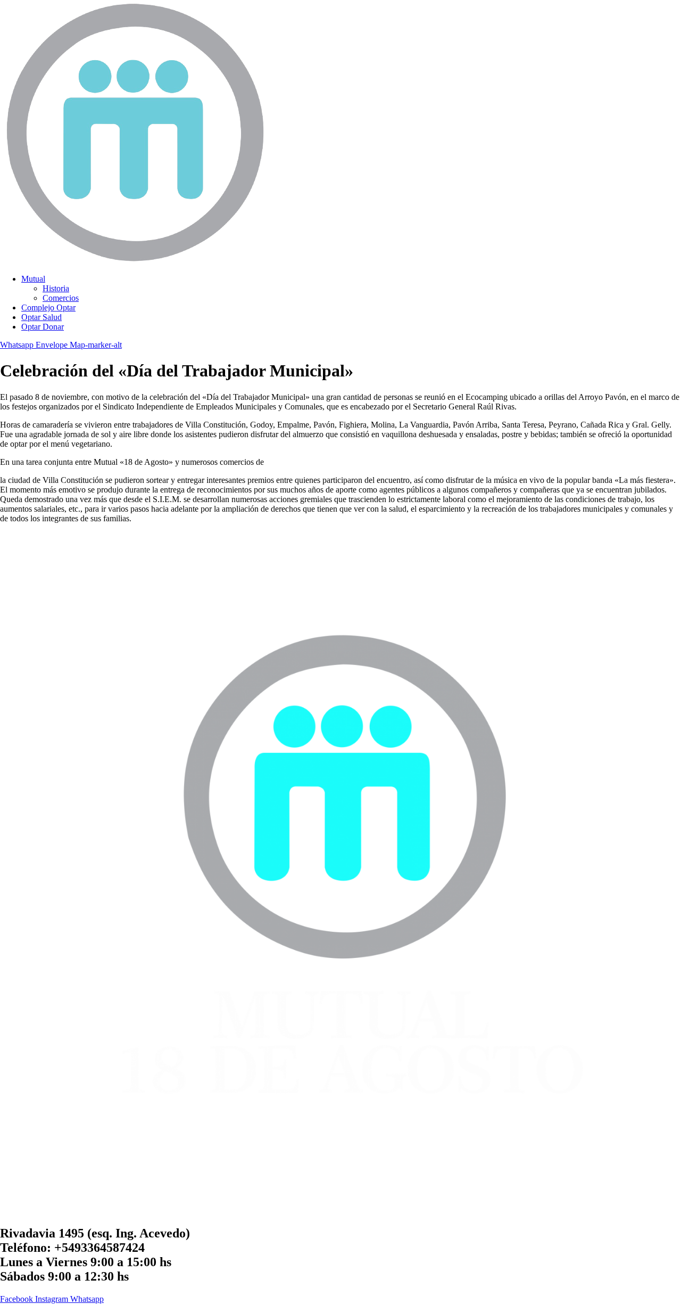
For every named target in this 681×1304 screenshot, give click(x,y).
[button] (351, 279)
